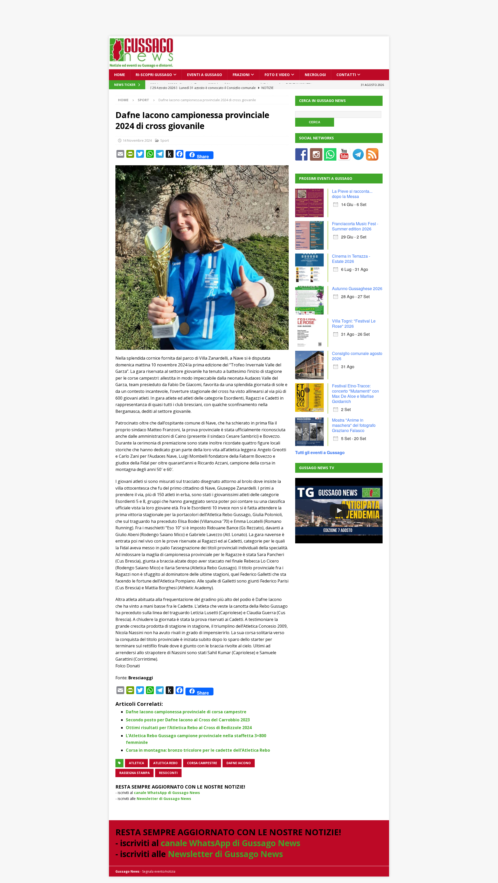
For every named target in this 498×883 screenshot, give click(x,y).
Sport (164, 140)
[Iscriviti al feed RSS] (372, 157)
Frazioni (241, 74)
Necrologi (315, 74)
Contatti (346, 74)
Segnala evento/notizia (158, 871)
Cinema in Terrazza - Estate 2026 (351, 258)
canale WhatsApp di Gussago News (167, 792)
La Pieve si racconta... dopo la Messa (352, 193)
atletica (136, 763)
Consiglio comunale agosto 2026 (357, 355)
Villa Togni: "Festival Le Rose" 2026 (354, 323)
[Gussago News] (141, 66)
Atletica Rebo (165, 763)
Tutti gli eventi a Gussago (320, 452)
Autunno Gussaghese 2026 (357, 288)
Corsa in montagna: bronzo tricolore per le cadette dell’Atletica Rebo (198, 750)
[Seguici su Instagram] (316, 157)
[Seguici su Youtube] (344, 157)
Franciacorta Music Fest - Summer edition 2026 (355, 226)
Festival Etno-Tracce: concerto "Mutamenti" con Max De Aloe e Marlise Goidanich (355, 393)
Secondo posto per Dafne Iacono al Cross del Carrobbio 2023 (188, 720)
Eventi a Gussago (204, 74)
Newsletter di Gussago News (164, 798)
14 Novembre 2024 (137, 140)
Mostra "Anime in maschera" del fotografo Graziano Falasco (354, 425)
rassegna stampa (134, 773)
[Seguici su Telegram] (358, 157)
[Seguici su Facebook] (301, 157)
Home (119, 74)
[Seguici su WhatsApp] (330, 157)
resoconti (168, 773)
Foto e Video (277, 74)
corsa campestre (202, 763)
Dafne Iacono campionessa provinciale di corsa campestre (186, 712)
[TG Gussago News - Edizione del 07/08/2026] (338, 510)
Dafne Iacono (238, 763)
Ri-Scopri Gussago (154, 74)
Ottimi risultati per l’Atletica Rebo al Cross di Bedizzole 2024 (189, 727)
